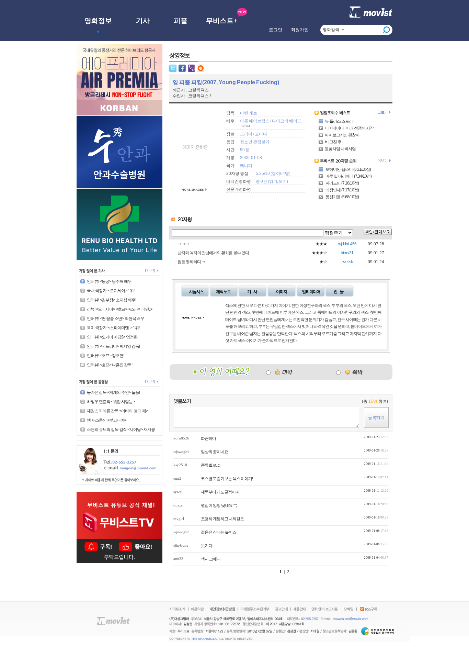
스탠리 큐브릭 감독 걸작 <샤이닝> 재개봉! (121, 429)
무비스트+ (221, 20)
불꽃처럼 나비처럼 (340, 148)
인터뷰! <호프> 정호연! (105, 355)
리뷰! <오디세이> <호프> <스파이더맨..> (119, 309)
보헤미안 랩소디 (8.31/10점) (348, 169)
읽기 (273, 181)
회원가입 (300, 29)
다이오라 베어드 (286, 121)
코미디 (261, 134)
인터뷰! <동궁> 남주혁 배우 (109, 281)
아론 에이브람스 (255, 121)
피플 (180, 20)
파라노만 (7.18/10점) (342, 183)
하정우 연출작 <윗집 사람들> (111, 401)
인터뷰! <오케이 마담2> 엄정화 (112, 337)
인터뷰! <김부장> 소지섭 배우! (111, 300)
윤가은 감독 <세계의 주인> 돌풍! (113, 392)
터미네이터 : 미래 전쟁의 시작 (349, 128)
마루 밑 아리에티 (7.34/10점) (348, 176)
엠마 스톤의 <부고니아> (106, 420)
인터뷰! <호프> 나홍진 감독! (109, 364)
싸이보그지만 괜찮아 (342, 135)
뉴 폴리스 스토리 (339, 121)
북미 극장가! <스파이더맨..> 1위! (113, 327)
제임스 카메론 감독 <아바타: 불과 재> (117, 411)
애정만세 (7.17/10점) (342, 190)
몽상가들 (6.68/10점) (342, 196)
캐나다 (246, 165)
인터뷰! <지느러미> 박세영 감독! (113, 346)
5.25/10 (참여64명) (273, 173)
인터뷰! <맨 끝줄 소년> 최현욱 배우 (115, 318)
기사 (143, 20)
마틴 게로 (248, 113)
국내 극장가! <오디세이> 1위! (110, 290)
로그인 (275, 29)
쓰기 (282, 181)
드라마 (246, 134)
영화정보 (98, 20)
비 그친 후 (333, 142)
